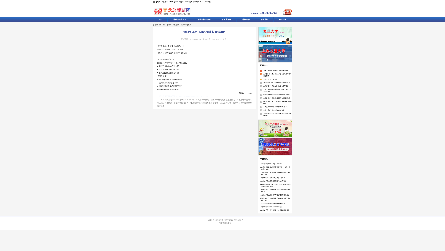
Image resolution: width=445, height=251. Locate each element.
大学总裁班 (176, 25)
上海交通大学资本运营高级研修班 (273, 110)
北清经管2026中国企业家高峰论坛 (271, 207)
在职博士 (165, 2)
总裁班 (176, 2)
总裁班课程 (226, 19)
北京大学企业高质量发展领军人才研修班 (273, 181)
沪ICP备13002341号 (225, 223)
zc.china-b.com (195, 39)
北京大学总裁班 (186, 25)
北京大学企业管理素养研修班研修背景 (273, 203)
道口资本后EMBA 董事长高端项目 (271, 164)
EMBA (170, 2)
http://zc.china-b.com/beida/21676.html (193, 96)
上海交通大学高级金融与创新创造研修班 (275, 86)
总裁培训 (264, 19)
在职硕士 (196, 2)
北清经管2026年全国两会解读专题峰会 (273, 178)
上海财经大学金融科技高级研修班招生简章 (276, 98)
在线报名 (282, 19)
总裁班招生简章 (179, 19)
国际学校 (208, 2)
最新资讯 (264, 159)
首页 (160, 19)
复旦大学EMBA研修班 (270, 79)
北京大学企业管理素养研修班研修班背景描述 (275, 195)
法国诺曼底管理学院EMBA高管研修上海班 (276, 95)
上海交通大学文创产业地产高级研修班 (275, 107)
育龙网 (158, 2)
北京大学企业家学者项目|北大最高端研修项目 (275, 210)
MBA (202, 2)
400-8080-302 (268, 13)
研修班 (181, 2)
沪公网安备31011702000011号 (232, 220)
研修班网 (184, 39)
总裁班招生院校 (204, 19)
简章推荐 (264, 65)
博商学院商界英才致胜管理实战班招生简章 (276, 82)
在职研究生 (188, 2)
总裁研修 (246, 19)
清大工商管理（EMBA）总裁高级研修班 (275, 70)
